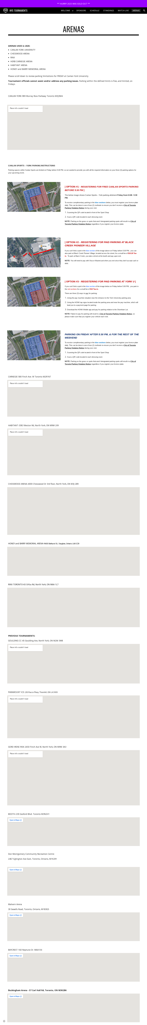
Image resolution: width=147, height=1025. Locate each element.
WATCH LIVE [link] (123, 10)
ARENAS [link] (136, 10)
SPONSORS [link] (81, 10)
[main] (73, 30)
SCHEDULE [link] (94, 10)
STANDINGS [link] (108, 10)
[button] (144, 10)
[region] (73, 3)
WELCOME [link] (65, 10)
